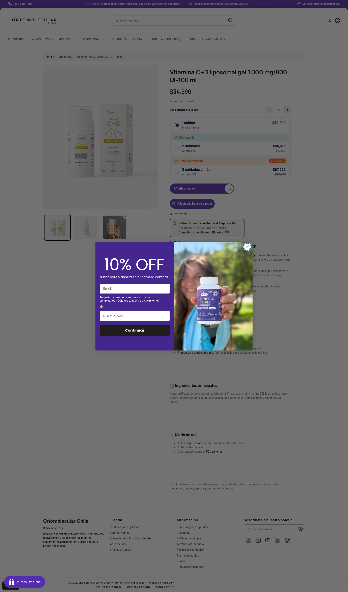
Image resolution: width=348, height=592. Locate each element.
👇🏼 (102, 307)
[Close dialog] (247, 246)
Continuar (134, 330)
